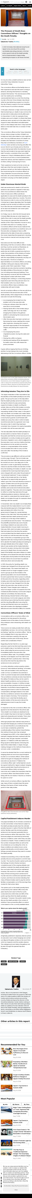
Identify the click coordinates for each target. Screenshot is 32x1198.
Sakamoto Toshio (10, 41)
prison (4, 964)
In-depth (9, 5)
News (24, 5)
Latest (3, 5)
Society (4, 39)
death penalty (13, 961)
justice (23, 961)
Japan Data (17, 5)
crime (3, 961)
